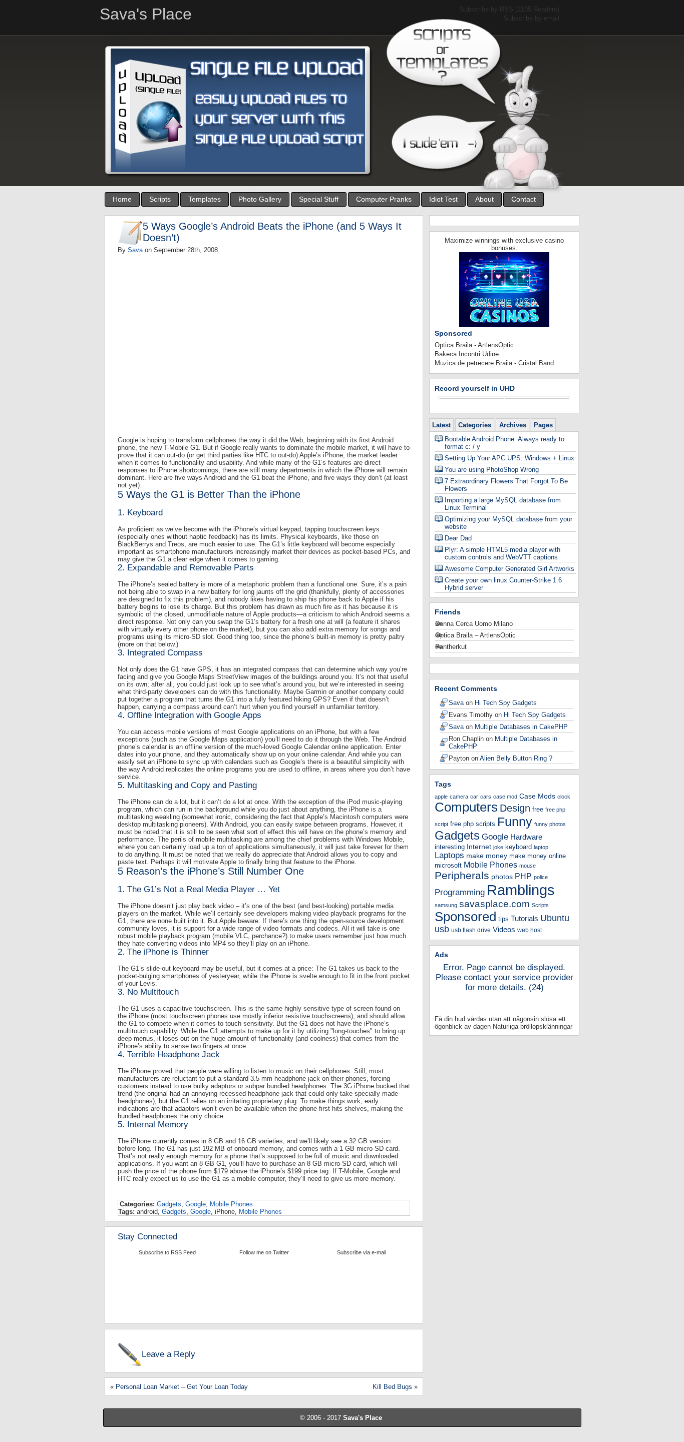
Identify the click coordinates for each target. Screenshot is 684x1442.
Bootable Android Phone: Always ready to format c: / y (504, 442)
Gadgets (169, 1204)
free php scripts (472, 824)
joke (498, 847)
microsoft (448, 865)
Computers (466, 807)
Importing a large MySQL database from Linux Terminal (503, 503)
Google (195, 1204)
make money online (537, 856)
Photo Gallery (259, 199)
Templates (204, 199)
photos (502, 877)
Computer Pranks (384, 199)
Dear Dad (458, 538)
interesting (450, 847)
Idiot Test (443, 199)
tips (503, 919)
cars (485, 797)
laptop (541, 847)
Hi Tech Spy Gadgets (506, 702)
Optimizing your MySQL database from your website (508, 522)
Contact (523, 199)
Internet (479, 847)
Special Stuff (318, 199)
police (541, 877)
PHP (523, 876)
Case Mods (537, 796)
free (537, 809)
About (484, 199)
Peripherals (462, 875)
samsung (446, 905)
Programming (460, 892)
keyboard (518, 847)
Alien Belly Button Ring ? (516, 758)
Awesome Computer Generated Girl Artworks (509, 568)
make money (486, 856)
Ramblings (521, 890)
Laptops (449, 855)
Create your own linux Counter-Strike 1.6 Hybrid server (503, 583)
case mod (505, 797)
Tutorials (524, 918)
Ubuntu (554, 918)
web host (529, 930)
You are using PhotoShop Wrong (492, 469)
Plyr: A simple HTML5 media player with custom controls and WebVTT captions (502, 553)
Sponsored (465, 917)
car (474, 797)
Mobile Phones (231, 1204)
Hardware (526, 837)
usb (442, 929)
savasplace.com (494, 904)
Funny (514, 822)
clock (563, 797)
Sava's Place (362, 1417)
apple (441, 797)
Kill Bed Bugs (392, 1386)
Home (122, 199)
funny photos (550, 824)
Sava (135, 250)
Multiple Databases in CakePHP (521, 727)
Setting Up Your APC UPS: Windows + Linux (509, 458)
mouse (527, 866)
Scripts (160, 199)
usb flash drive (471, 930)
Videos (504, 929)
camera (459, 797)
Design (515, 808)
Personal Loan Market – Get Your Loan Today (182, 1386)
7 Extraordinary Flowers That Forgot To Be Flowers (506, 484)
